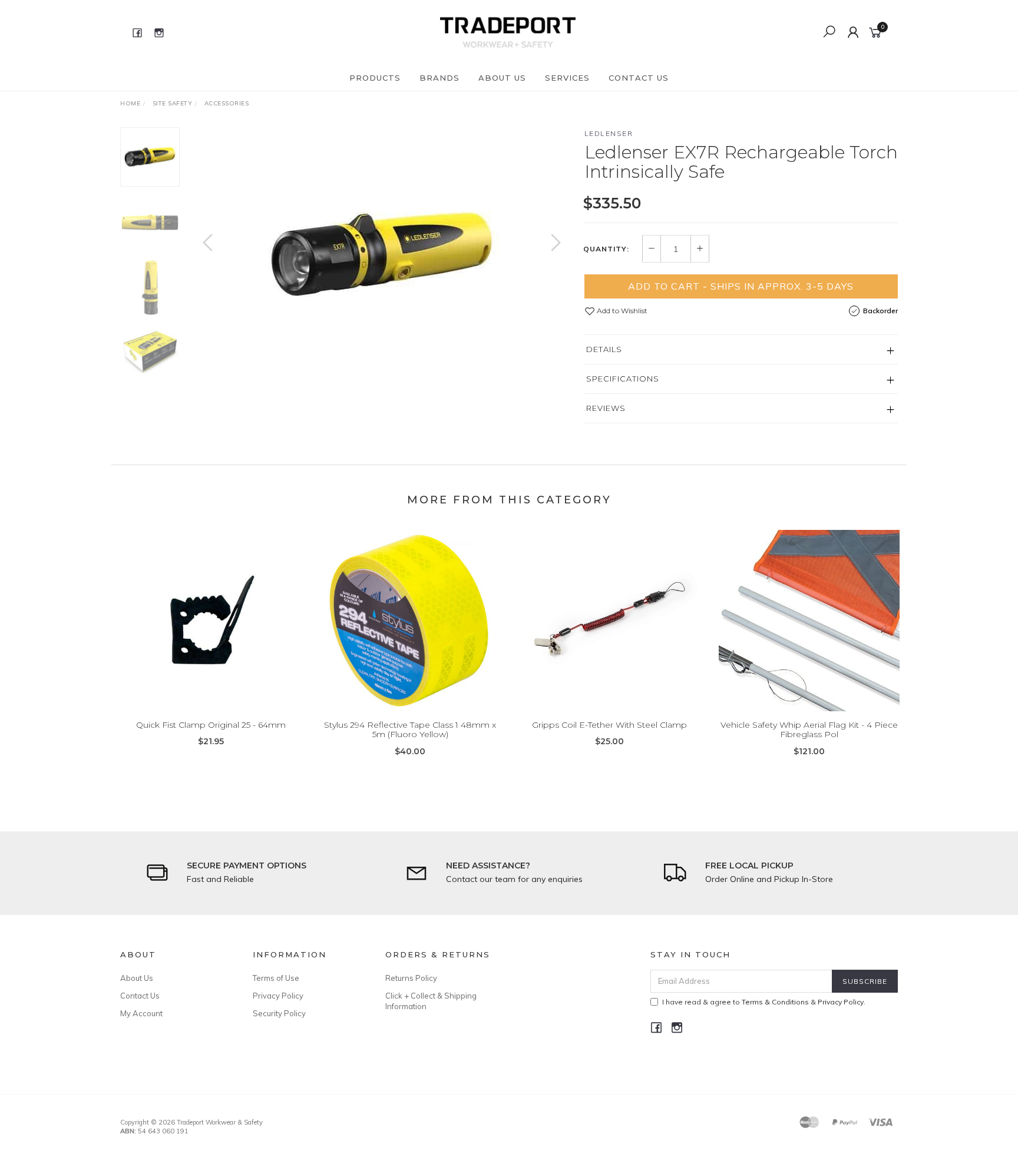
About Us (502, 77)
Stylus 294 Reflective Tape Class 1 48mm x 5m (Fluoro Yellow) (410, 729)
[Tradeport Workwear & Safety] (507, 31)
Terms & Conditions (775, 1001)
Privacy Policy (278, 995)
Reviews (606, 408)
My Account (141, 1013)
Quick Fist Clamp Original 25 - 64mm (211, 724)
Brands (439, 77)
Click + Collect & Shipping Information (431, 1001)
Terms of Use (276, 978)
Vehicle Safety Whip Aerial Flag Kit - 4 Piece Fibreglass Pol (809, 729)
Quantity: (606, 249)
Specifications (622, 378)
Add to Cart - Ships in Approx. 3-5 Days (741, 286)
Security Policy (279, 1013)
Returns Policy (411, 978)
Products (375, 77)
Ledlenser (608, 133)
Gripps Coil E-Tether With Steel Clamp (609, 724)
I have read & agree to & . (763, 1001)
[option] (381, 254)
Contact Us (639, 77)
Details (604, 349)
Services (567, 77)
